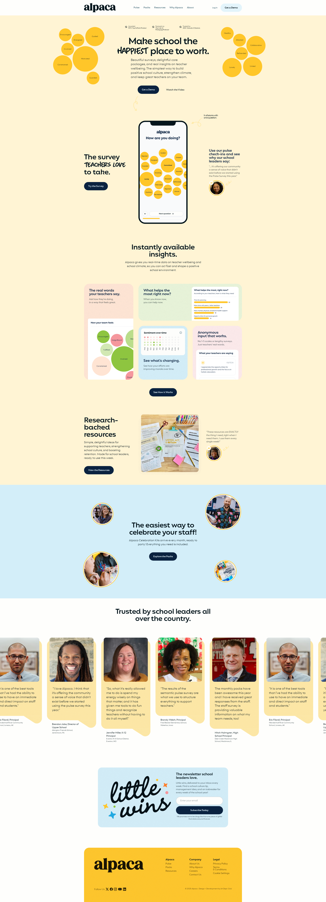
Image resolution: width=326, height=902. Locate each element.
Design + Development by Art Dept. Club (215, 888)
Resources (159, 7)
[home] (100, 8)
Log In (215, 8)
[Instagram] (115, 889)
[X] (107, 889)
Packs (147, 7)
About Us (194, 864)
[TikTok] (120, 889)
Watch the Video (175, 90)
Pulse (136, 7)
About (190, 7)
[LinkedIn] (124, 889)
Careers (193, 871)
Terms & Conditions (220, 868)
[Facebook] (111, 889)
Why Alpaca (176, 7)
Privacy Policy (220, 864)
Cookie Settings (221, 873)
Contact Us (195, 875)
